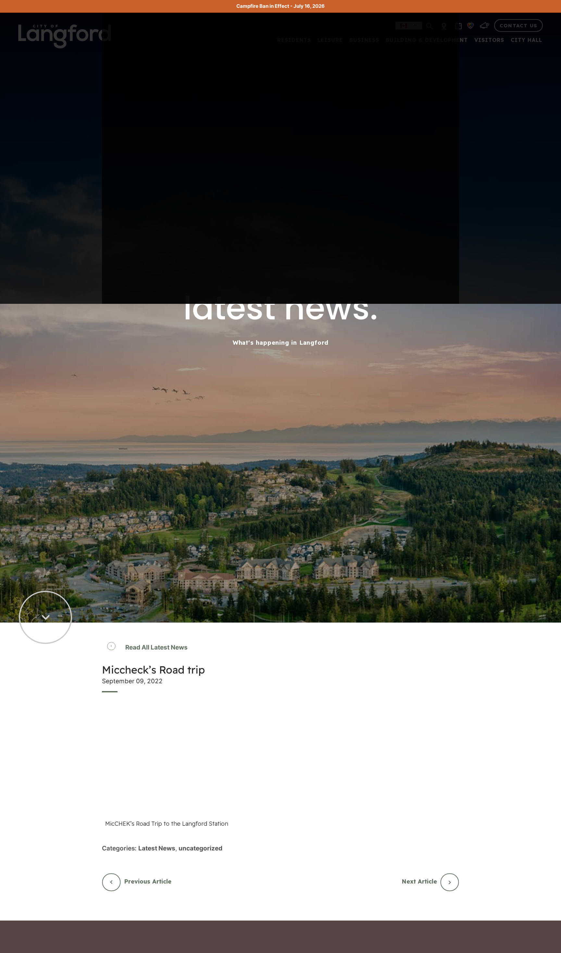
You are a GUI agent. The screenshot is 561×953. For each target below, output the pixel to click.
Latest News (156, 848)
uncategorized (200, 848)
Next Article (419, 881)
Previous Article (147, 881)
